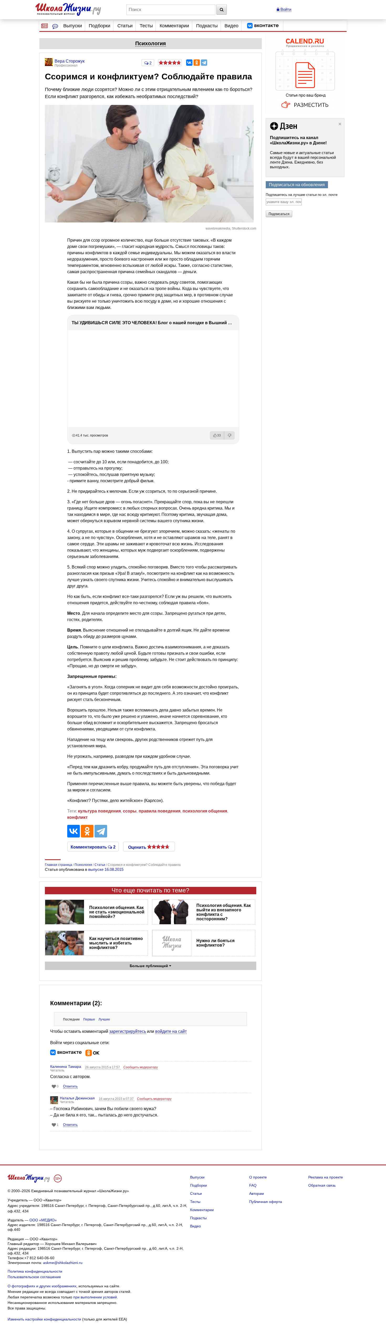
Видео (231, 25)
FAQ (253, 1185)
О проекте (258, 1177)
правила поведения (159, 811)
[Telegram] (204, 62)
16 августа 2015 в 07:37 (116, 1099)
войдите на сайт (171, 1031)
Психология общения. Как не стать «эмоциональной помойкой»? (116, 912)
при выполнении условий (95, 1297)
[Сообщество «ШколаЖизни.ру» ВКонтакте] (263, 26)
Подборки (99, 25)
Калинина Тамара (65, 1066)
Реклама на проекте (325, 1177)
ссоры (130, 811)
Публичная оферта (265, 1202)
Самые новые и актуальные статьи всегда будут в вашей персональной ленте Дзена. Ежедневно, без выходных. (303, 159)
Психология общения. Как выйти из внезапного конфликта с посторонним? (223, 912)
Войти (285, 9)
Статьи (125, 25)
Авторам (256, 1193)
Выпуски (72, 25)
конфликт (77, 817)
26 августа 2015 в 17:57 (103, 1067)
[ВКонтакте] (189, 62)
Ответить (70, 1086)
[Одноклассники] (197, 62)
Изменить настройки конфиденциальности (44, 1319)
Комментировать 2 (93, 847)
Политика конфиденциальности (35, 1271)
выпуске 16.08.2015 (105, 869)
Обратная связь (322, 1185)
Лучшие (104, 1019)
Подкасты (207, 25)
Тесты (146, 25)
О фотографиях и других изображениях (42, 1286)
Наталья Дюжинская (77, 1098)
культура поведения (99, 811)
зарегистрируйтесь (127, 1031)
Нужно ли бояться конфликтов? (215, 942)
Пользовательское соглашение (34, 1277)
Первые (89, 1019)
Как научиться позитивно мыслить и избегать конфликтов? (116, 943)
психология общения (204, 811)
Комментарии (174, 25)
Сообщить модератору (140, 1067)
